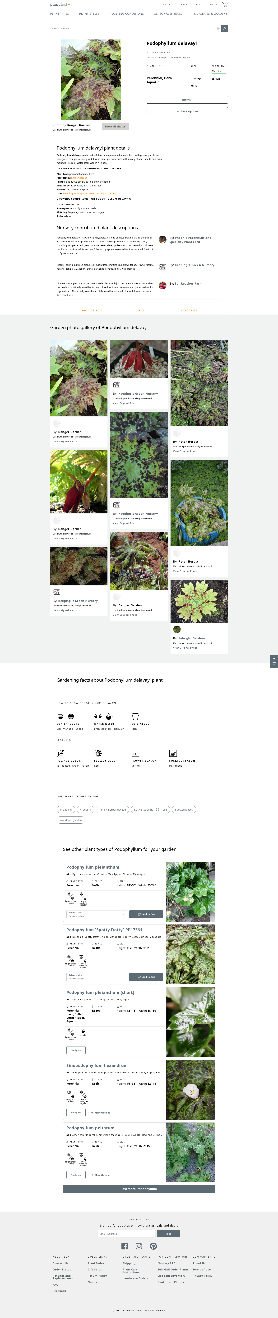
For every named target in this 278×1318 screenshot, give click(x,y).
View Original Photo (65, 441)
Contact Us (60, 1263)
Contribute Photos (171, 1282)
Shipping (129, 1263)
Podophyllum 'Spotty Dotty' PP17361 (104, 929)
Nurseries (95, 1282)
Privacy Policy (202, 1276)
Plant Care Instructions (132, 1271)
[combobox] (96, 914)
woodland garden (106, 193)
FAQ (56, 1284)
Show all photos (115, 126)
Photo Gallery (91, 310)
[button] (218, 28)
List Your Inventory (171, 1276)
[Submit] (224, 28)
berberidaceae (79, 177)
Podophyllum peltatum (90, 1127)
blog (214, 4)
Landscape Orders (135, 1278)
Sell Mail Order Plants (173, 1269)
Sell (199, 4)
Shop (167, 4)
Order (183, 4)
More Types (189, 310)
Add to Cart (148, 914)
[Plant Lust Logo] (60, 4)
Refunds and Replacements (63, 1277)
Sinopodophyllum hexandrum (97, 1065)
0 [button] (225, 3)
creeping (68, 193)
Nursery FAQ (167, 1263)
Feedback (59, 1291)
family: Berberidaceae (112, 809)
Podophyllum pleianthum (92, 867)
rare (76, 193)
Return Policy (97, 1276)
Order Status (62, 1269)
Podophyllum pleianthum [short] (100, 992)
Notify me (187, 99)
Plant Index (96, 1263)
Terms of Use (202, 1269)
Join (168, 1233)
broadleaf (66, 809)
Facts (142, 310)
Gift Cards (95, 1269)
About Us (199, 1263)
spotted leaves (88, 193)
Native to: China (143, 809)
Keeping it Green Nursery (78, 601)
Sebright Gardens (192, 638)
